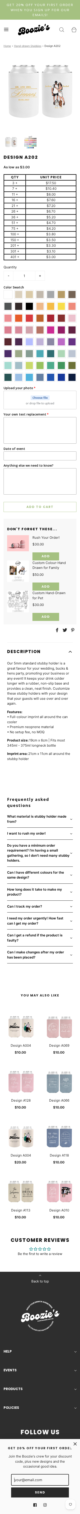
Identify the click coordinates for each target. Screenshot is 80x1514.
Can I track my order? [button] (24, 906)
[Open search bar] (62, 29)
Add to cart (40, 507)
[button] (11, 142)
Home (7, 46)
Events (10, 1370)
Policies (11, 1407)
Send (40, 1492)
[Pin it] (72, 630)
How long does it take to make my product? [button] (34, 892)
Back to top (40, 1281)
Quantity (10, 267)
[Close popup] (75, 1444)
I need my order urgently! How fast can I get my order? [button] (35, 920)
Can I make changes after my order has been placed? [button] (35, 954)
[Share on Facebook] (56, 630)
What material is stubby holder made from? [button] (36, 819)
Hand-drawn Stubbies (27, 46)
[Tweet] (64, 630)
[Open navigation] (6, 29)
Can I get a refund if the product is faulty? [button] (34, 937)
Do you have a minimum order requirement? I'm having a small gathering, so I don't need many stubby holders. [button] (38, 853)
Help (8, 1351)
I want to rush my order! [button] (26, 833)
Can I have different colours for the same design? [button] (35, 875)
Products (13, 1389)
